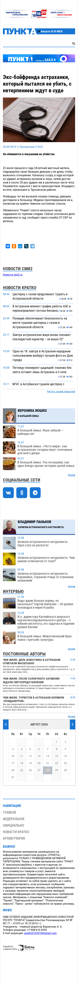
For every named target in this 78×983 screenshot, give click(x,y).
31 (12, 777)
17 (12, 763)
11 (21, 756)
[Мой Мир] (20, 246)
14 (47, 756)
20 (39, 763)
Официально (13, 825)
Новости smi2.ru (12, 274)
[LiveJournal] (26, 246)
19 (30, 763)
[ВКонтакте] (8, 246)
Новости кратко (16, 832)
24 (12, 770)
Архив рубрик (14, 838)
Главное (9, 812)
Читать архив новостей (61, 391)
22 (56, 763)
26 (30, 770)
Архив (71, 475)
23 (65, 763)
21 (47, 763)
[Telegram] (32, 246)
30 (65, 770)
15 (56, 756)
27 (39, 770)
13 (39, 756)
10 (12, 756)
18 (21, 763)
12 (30, 756)
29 (56, 770)
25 (21, 770)
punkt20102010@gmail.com (40, 933)
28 (47, 770)
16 (65, 756)
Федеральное (13, 819)
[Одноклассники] (14, 246)
